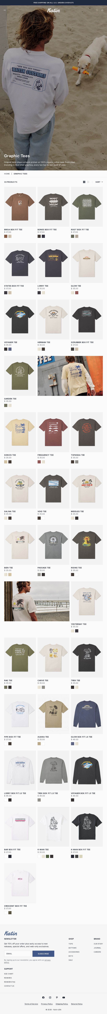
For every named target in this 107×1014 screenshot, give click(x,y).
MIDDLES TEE (77, 511)
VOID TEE (42, 511)
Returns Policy (77, 1004)
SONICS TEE (10, 455)
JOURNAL (97, 948)
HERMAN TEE (44, 342)
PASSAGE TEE (44, 568)
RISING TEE (76, 568)
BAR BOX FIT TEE (12, 849)
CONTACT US (9, 986)
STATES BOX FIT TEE (14, 286)
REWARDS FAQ (9, 982)
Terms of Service (31, 1004)
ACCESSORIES (74, 952)
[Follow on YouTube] (63, 997)
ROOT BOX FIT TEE (80, 230)
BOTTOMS (72, 948)
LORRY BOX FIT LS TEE (15, 793)
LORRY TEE (43, 286)
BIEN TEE (8, 568)
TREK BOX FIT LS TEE (48, 793)
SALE (71, 960)
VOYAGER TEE (10, 342)
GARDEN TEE (10, 399)
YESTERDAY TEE (78, 624)
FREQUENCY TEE (46, 455)
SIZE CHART (8, 974)
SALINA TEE (10, 511)
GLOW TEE (76, 286)
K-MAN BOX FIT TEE (80, 849)
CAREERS (97, 952)
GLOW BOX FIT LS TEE (81, 737)
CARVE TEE (43, 680)
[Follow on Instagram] (50, 997)
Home (7, 174)
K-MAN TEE (43, 849)
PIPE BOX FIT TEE (12, 737)
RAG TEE (8, 680)
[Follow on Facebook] (43, 997)
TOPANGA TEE (78, 455)
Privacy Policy (47, 1004)
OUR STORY (98, 944)
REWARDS (8, 978)
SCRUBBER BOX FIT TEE (82, 342)
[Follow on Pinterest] (57, 997)
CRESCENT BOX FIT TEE (15, 906)
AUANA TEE (43, 737)
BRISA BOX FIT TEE (13, 230)
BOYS (71, 956)
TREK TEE (75, 680)
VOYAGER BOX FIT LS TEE (83, 793)
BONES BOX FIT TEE (47, 230)
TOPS (71, 944)
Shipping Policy (62, 1004)
